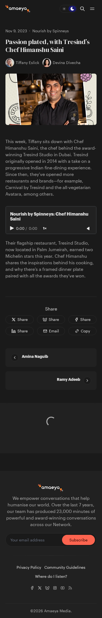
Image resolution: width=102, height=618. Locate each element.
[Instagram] (55, 588)
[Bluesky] (47, 588)
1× (45, 228)
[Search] (82, 8)
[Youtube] (62, 588)
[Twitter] (40, 588)
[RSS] (70, 588)
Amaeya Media (57, 610)
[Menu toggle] (92, 8)
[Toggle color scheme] (68, 9)
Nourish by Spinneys (50, 30)
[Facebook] (32, 588)
